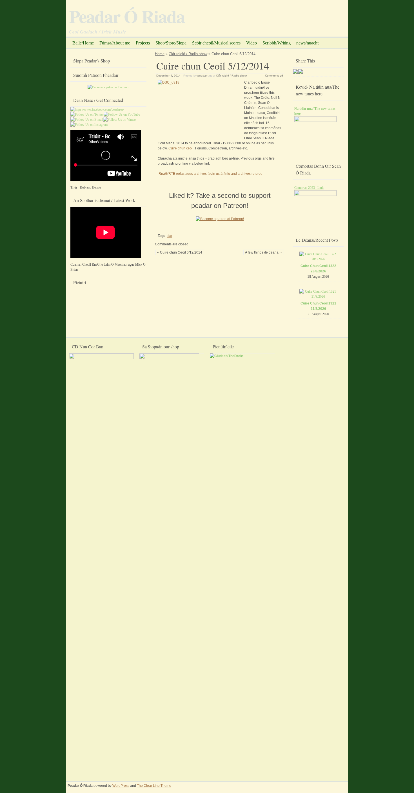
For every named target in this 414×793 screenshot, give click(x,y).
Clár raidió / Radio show (188, 54)
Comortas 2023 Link (309, 188)
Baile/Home (83, 43)
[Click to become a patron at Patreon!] (220, 222)
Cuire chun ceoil (180, 148)
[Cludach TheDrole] (226, 356)
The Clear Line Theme (154, 786)
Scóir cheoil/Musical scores (216, 43)
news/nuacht (307, 43)
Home (159, 54)
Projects (143, 43)
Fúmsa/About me (114, 43)
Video (251, 43)
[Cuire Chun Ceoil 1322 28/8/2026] (318, 259)
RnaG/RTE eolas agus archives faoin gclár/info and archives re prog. (210, 174)
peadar (202, 75)
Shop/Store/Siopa (170, 43)
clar (169, 236)
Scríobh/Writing (276, 43)
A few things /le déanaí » (263, 252)
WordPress (120, 786)
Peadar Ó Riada (127, 16)
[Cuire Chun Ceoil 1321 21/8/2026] (318, 297)
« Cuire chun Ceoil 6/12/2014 (179, 252)
